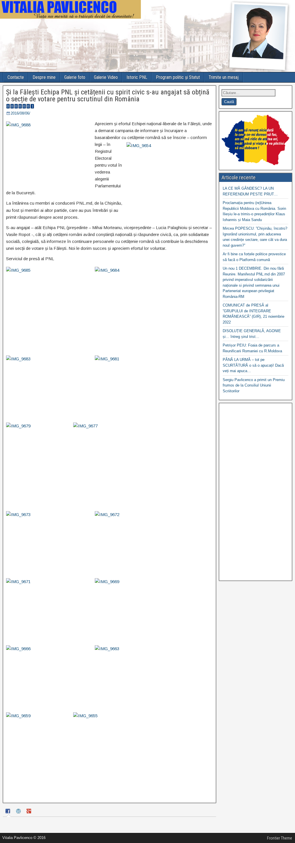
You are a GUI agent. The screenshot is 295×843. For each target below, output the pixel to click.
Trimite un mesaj (224, 77)
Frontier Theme (279, 838)
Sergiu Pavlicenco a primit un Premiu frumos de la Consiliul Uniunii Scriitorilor (254, 385)
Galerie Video (106, 77)
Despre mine (44, 77)
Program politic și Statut (178, 77)
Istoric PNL (136, 77)
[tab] (9, 812)
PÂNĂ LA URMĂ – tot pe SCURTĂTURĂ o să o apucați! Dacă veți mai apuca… (253, 365)
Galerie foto (74, 77)
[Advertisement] (256, 492)
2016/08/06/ (20, 113)
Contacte (15, 77)
